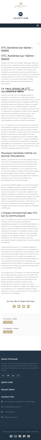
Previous (7, 322)
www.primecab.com (10, 417)
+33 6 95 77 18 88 (20, 18)
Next (7, 332)
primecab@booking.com (12, 407)
